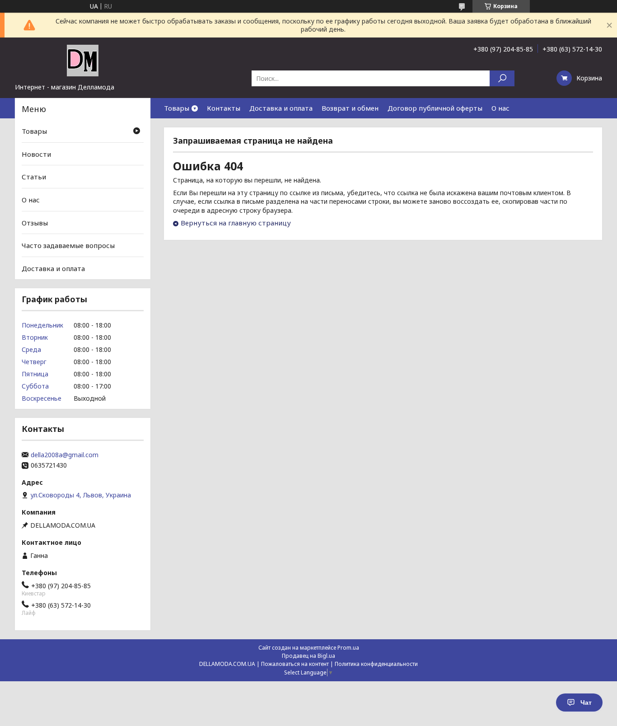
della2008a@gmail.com (64, 455)
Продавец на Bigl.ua (308, 656)
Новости (36, 154)
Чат (586, 702)
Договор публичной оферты (435, 107)
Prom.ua (348, 647)
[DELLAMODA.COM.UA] (82, 60)
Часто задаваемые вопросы (68, 245)
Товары (176, 107)
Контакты (223, 107)
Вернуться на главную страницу (236, 222)
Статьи (34, 176)
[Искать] (502, 78)
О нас (500, 107)
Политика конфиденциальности (376, 664)
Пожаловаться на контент (295, 664)
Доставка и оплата (281, 107)
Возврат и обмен (350, 107)
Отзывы (35, 222)
